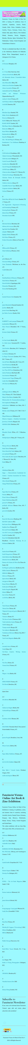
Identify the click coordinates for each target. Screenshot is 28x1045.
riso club (4, 532)
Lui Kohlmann (15, 142)
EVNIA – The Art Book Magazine (12, 881)
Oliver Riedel (5, 481)
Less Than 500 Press (7, 370)
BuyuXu (4, 137)
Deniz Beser (5, 199)
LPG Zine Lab (6, 384)
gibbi (3, 259)
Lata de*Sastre (6, 362)
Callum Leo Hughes (7, 708)
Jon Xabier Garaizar (7, 313)
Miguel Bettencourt (7, 416)
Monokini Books (6, 432)
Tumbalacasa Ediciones (8, 633)
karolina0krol (5, 324)
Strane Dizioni (6, 584)
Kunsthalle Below (21, 77)
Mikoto (4, 930)
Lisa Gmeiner (5, 375)
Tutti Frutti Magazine (8, 638)
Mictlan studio (6, 411)
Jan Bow (4, 308)
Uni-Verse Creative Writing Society (14, 652)
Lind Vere (10, 91)
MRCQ (4, 933)
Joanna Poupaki (6, 737)
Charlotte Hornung (15, 541)
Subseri (4, 592)
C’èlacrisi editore (6, 172)
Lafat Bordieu (5, 348)
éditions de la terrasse (7, 226)
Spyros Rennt (5, 579)
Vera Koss (4, 663)
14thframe (5, 835)
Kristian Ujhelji (6, 332)
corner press (11, 532)
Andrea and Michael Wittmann (14, 93)
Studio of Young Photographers (11, 962)
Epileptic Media (6, 234)
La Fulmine (5, 354)
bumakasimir (5, 142)
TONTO (4, 625)
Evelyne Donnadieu (7, 240)
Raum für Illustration (7, 519)
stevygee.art (5, 581)
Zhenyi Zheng (6, 990)
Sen (3, 960)
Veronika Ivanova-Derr (8, 981)
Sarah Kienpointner (7, 554)
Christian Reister (7, 177)
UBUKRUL (5, 973)
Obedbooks (5, 470)
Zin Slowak (5, 684)
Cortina (4, 191)
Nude (3, 462)
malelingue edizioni (7, 392)
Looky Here (5, 381)
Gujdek (4, 270)
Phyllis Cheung (6, 941)
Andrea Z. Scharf (6, 99)
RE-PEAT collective (7, 522)
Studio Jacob (5, 587)
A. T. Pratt (5, 72)
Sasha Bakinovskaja (7, 557)
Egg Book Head (6, 229)
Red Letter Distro (6, 524)
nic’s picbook (5, 454)
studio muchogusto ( (7, 775)
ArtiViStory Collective (8, 102)
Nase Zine (5, 922)
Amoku (4, 91)
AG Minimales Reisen (8, 77)
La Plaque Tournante (7, 356)
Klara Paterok (6, 327)
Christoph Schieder (20, 177)
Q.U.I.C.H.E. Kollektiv (8, 762)
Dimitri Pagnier (6, 870)
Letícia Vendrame (6, 373)
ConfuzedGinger (6, 710)
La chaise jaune (6, 343)
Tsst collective (6, 630)
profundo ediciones (7, 505)
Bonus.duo (5, 129)
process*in (5, 503)
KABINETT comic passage (9, 321)
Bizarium (4, 118)
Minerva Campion (7, 419)
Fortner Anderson (6, 892)
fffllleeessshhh (6, 248)
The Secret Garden (7, 619)
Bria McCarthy (6, 851)
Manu (3, 394)
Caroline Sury (5, 164)
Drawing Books (6, 210)
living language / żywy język (9, 908)
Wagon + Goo (6, 673)
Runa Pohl (5, 538)
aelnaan (4, 74)
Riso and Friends (6, 530)
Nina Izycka (5, 457)
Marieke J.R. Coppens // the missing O (12, 927)
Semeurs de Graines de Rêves (10, 562)
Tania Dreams (6, 606)
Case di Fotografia (7, 167)
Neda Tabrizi (5, 448)
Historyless (5, 286)
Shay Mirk (5, 770)
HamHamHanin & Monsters (9, 278)
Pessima (4, 494)
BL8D (3, 121)
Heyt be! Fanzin (14, 199)
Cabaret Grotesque (7, 156)
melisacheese (5, 405)
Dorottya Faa (5, 873)
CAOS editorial (6, 153)
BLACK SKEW (6, 123)
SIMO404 (4, 573)
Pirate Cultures (6, 497)
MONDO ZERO (6, 424)
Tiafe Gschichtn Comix (8, 622)
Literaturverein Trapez (8, 378)
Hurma (4, 289)
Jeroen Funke (5, 310)
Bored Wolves (5, 131)
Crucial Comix (15, 770)
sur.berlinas (5, 597)
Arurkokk (4, 104)
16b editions (5, 700)
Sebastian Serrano (6, 560)
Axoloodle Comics (7, 843)
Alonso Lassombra (7, 88)
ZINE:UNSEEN (6, 682)
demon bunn (5, 213)
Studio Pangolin (6, 589)
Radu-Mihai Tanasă (7, 949)
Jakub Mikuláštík (6, 305)
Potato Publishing (7, 500)
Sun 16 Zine (5, 595)
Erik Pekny (5, 237)
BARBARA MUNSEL (8, 849)
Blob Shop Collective (7, 126)
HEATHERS (5, 727)
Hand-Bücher (5, 281)
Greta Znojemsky (7, 264)
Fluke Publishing (6, 251)
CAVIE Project (6, 169)
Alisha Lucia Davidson (8, 85)
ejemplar (4, 232)
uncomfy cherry (6, 646)
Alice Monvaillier (6, 83)
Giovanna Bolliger (7, 262)
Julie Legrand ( (15, 457)
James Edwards (6, 900)
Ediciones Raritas (6, 224)
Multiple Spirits (6, 438)
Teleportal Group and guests (9, 611)
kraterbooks (10, 74)
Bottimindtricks (6, 134)
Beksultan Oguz (6, 112)
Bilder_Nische (6, 115)
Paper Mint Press (6, 492)
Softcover (4, 576)
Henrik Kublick (6, 283)
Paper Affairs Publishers (8, 754)
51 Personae (5, 64)
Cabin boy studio (6, 159)
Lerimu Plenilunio (7, 367)
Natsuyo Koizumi (7, 446)
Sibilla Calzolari (6, 570)
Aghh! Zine (5, 841)
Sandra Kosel (5, 551)
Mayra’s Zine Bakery (7, 397)
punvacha (4, 511)
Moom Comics (6, 746)
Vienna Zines (5, 665)
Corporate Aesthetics (7, 188)
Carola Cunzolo (6, 161)
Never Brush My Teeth (8, 451)
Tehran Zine (5, 608)
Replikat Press (6, 527)
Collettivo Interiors (7, 183)
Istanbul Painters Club (8, 297)
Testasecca (5, 616)
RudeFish (4, 535)
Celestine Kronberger (7, 175)
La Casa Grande (6, 340)
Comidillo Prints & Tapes (8, 186)
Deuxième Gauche (7, 215)
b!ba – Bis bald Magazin (8, 140)
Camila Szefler (6, 862)
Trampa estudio (6, 627)
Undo (3, 649)
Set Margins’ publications (8, 568)
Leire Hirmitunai (6, 365)
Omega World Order (7, 484)
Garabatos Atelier (6, 718)
